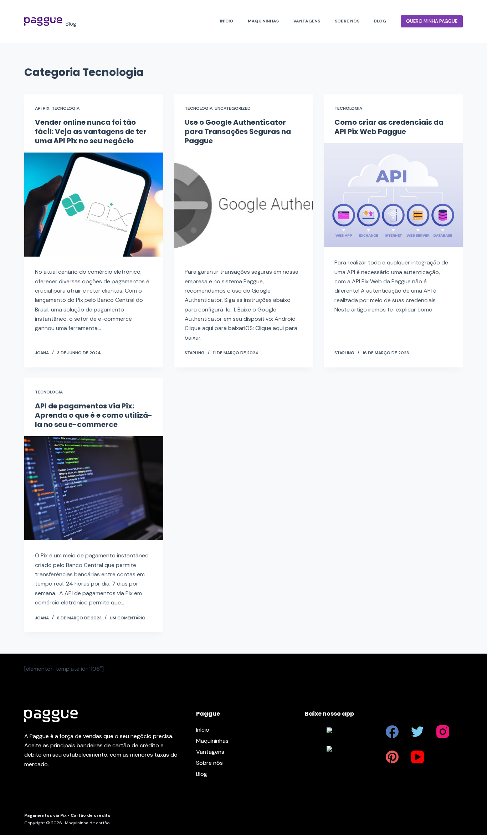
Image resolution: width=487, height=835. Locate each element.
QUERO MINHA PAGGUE (431, 21)
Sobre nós (347, 21)
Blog (380, 21)
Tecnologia (66, 108)
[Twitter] (417, 731)
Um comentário (127, 618)
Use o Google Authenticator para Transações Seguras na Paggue (238, 131)
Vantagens (306, 21)
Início (226, 21)
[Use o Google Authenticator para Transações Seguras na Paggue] (243, 205)
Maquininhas (263, 21)
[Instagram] (442, 731)
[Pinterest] (392, 757)
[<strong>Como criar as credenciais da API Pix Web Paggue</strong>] (393, 195)
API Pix (42, 108)
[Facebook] (392, 731)
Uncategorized (233, 108)
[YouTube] (417, 757)
